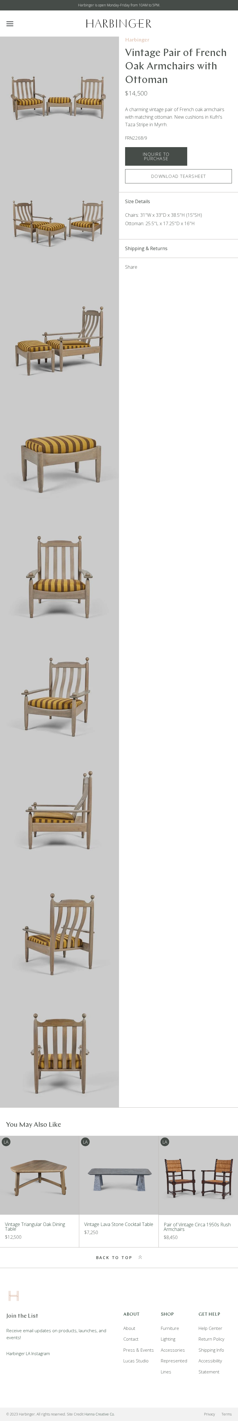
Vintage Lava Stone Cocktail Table (118, 1224)
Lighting (168, 1339)
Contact (130, 1339)
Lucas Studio (136, 1361)
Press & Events (138, 1350)
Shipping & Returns (146, 248)
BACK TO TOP (115, 1257)
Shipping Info (211, 1350)
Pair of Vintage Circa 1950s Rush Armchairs (197, 1226)
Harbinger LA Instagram (28, 1353)
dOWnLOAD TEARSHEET (178, 176)
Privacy (209, 1414)
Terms (226, 1414)
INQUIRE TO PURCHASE (156, 156)
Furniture (170, 1328)
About (129, 1328)
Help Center (210, 1328)
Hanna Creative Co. (99, 1414)
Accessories (173, 1350)
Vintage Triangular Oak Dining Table (35, 1226)
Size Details (137, 201)
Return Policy (211, 1339)
